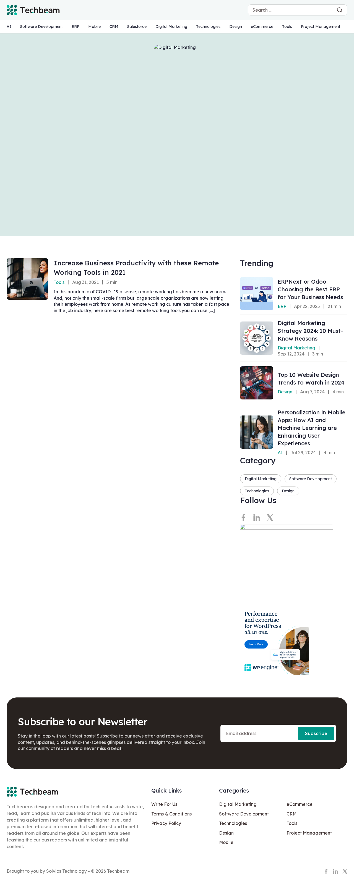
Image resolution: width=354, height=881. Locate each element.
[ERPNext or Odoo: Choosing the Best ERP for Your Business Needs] (256, 293)
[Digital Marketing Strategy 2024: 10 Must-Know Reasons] (256, 338)
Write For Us (164, 804)
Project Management (320, 26)
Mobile (94, 26)
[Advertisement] (177, 183)
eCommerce (262, 26)
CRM (114, 26)
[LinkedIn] (256, 517)
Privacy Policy (166, 823)
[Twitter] (270, 517)
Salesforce (137, 26)
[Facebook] (243, 517)
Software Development (41, 26)
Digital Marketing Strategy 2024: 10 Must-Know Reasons (310, 331)
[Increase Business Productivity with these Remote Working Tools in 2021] (27, 279)
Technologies (208, 26)
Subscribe (316, 733)
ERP (75, 26)
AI (9, 26)
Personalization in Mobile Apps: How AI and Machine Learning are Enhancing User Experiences (311, 428)
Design (235, 26)
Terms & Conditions (171, 814)
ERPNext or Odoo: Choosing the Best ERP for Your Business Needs (310, 289)
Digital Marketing (171, 26)
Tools (287, 26)
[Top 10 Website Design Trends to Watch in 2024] (256, 382)
